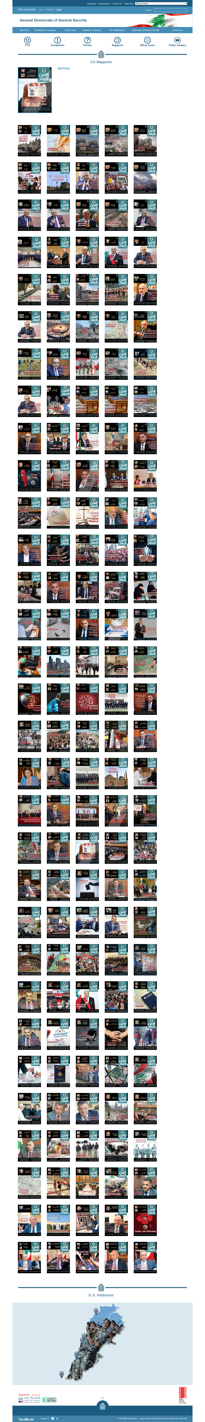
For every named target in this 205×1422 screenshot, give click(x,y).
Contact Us (177, 30)
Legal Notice (145, 1418)
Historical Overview (159, 1418)
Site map (183, 1418)
